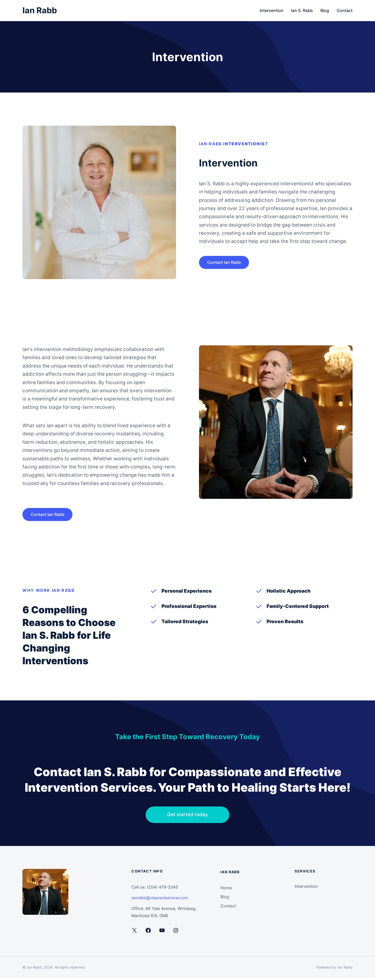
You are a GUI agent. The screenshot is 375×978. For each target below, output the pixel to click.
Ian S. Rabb (302, 10)
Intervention (271, 10)
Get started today (187, 814)
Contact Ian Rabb (224, 262)
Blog (324, 10)
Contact (345, 10)
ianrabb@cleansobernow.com (159, 897)
